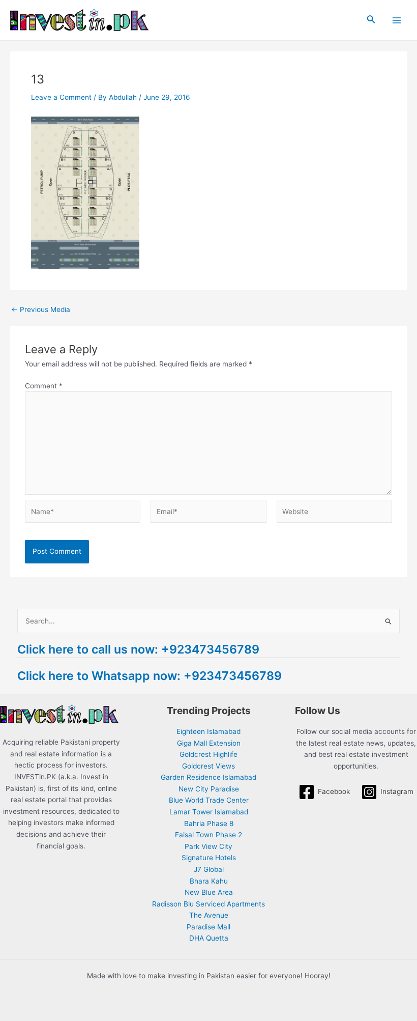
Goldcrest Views (208, 766)
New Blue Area (209, 892)
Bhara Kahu (209, 881)
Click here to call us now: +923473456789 (138, 649)
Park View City (208, 846)
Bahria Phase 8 (208, 823)
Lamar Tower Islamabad (208, 812)
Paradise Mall (208, 927)
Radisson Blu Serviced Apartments (208, 904)
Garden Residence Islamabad (208, 777)
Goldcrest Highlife (208, 754)
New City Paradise (208, 789)
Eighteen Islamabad (208, 731)
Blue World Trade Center (209, 800)
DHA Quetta (208, 938)
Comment (44, 386)
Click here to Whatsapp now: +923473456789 (149, 675)
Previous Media (40, 310)
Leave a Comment (61, 97)
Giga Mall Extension (209, 743)
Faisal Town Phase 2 (208, 835)
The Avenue (208, 915)
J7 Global (209, 869)
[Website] (334, 513)
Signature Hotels (209, 858)
